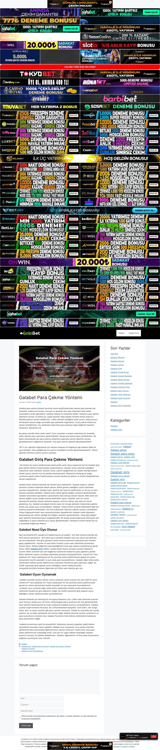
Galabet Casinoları (28, 649)
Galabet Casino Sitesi (132, 466)
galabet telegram (115, 509)
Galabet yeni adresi (119, 520)
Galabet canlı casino (132, 460)
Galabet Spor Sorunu (119, 391)
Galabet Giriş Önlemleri (120, 406)
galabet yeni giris (117, 523)
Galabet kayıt (128, 491)
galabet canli (129, 457)
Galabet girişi (26, 646)
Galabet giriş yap (118, 482)
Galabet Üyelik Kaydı (119, 372)
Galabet (121, 333)
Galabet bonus (116, 457)
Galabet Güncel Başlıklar (121, 376)
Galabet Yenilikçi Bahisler (121, 383)
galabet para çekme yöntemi (60, 646)
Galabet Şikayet (117, 357)
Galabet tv (127, 508)
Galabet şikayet (131, 523)
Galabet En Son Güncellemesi (32, 651)
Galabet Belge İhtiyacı (120, 380)
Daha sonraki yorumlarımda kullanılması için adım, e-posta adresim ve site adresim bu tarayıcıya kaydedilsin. (59, 717)
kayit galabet (128, 526)
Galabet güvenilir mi (116, 491)
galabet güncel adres (118, 486)
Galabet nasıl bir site (127, 497)
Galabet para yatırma (118, 499)
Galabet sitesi (135, 505)
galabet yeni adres (117, 518)
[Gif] (80, 158)
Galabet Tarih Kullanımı (120, 394)
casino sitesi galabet (116, 447)
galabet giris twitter (116, 468)
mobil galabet (114, 530)
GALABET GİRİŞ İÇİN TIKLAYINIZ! (80, 67)
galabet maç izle (128, 494)
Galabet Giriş (134, 333)
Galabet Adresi (117, 365)
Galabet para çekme (120, 502)
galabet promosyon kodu (120, 505)
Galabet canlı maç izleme (117, 466)
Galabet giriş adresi (120, 476)
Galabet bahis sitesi (122, 453)
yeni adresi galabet (125, 530)
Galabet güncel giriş (133, 488)
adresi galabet (114, 443)
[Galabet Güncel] (30, 333)
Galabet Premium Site (120, 387)
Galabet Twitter (118, 514)
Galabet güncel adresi (118, 488)
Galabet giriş (120, 472)
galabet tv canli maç (117, 512)
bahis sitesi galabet (126, 443)
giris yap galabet (115, 527)
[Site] (40, 115)
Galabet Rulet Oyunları (120, 398)
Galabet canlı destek (119, 463)
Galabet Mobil (114, 497)
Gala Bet (114, 354)
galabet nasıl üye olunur (40, 646)
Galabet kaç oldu (116, 494)
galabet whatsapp (132, 515)
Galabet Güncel (117, 361)
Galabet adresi (118, 450)
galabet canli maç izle (118, 460)
